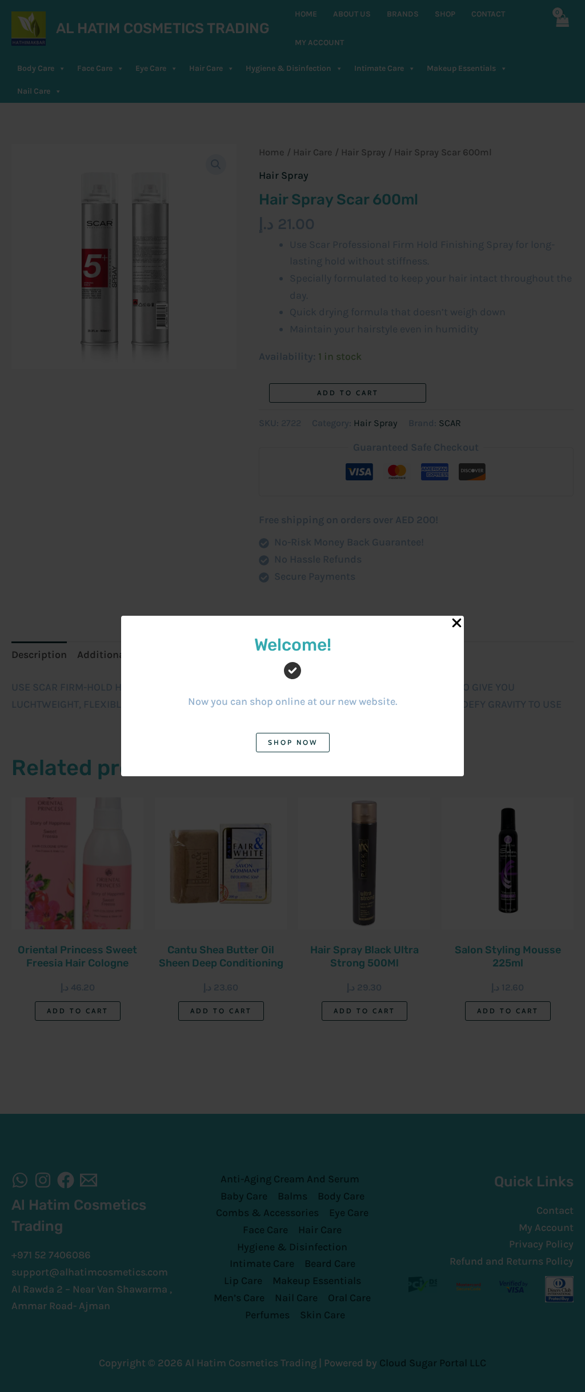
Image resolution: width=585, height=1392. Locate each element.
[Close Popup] (457, 623)
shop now (293, 742)
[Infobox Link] (292, 680)
